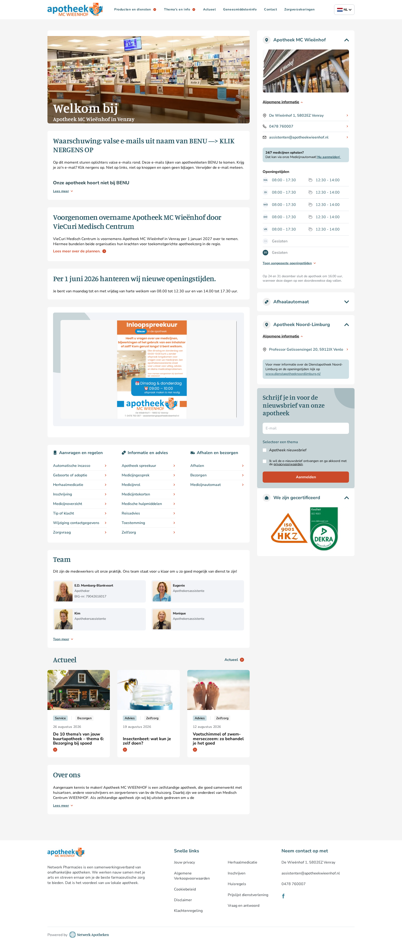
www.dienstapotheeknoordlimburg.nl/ (293, 374)
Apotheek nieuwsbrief (287, 450)
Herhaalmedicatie (68, 484)
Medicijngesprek (135, 475)
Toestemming (133, 522)
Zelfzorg (129, 532)
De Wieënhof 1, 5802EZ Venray (296, 115)
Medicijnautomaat (205, 484)
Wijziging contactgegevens (76, 522)
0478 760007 (281, 126)
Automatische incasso (71, 465)
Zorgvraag (62, 532)
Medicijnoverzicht (67, 503)
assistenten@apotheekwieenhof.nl (298, 137)
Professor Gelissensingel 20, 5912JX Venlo (306, 349)
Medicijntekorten (136, 494)
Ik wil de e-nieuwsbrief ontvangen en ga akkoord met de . (308, 462)
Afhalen (197, 465)
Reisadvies (131, 513)
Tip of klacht (63, 513)
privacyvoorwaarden (288, 464)
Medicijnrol (131, 484)
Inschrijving (62, 494)
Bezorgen (198, 475)
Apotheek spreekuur (139, 465)
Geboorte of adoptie (70, 475)
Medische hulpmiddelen (142, 503)
